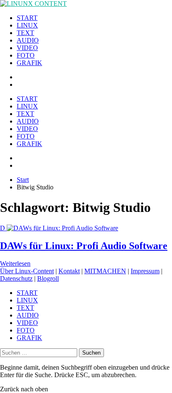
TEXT (25, 32)
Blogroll (48, 278)
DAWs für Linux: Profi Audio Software (83, 245)
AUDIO (28, 40)
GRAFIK (29, 62)
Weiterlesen (15, 263)
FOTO (26, 55)
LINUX (27, 25)
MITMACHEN (105, 271)
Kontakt (69, 271)
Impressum (145, 271)
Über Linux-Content (27, 271)
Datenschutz (16, 278)
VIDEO (27, 47)
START (27, 17)
